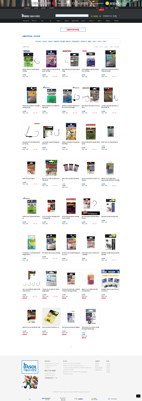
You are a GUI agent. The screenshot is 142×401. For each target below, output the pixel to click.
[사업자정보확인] (83, 371)
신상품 (111, 46)
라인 (42, 21)
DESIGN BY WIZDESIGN (84, 391)
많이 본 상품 (116, 46)
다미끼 (44, 41)
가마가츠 (37, 41)
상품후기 (108, 367)
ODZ (94, 41)
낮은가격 (101, 46)
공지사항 (108, 363)
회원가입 (102, 8)
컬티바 (68, 41)
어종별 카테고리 (28, 8)
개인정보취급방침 (98, 367)
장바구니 (106, 8)
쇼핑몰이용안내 (98, 369)
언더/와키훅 (37, 36)
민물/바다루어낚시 (75, 21)
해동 (89, 41)
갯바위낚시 (91, 21)
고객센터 (44, 8)
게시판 (36, 8)
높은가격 (106, 46)
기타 (104, 41)
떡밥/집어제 (26, 21)
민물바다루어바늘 (27, 36)
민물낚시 (59, 21)
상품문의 (108, 365)
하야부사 (83, 41)
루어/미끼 (34, 21)
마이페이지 (52, 8)
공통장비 (108, 21)
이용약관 (97, 365)
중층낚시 (67, 21)
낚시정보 (108, 369)
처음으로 (97, 363)
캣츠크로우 (75, 41)
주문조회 (111, 8)
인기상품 (96, 46)
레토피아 (56, 41)
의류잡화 (116, 21)
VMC (99, 41)
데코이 (50, 41)
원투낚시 (100, 21)
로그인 (97, 8)
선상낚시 (83, 21)
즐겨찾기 (116, 8)
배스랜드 (62, 41)
